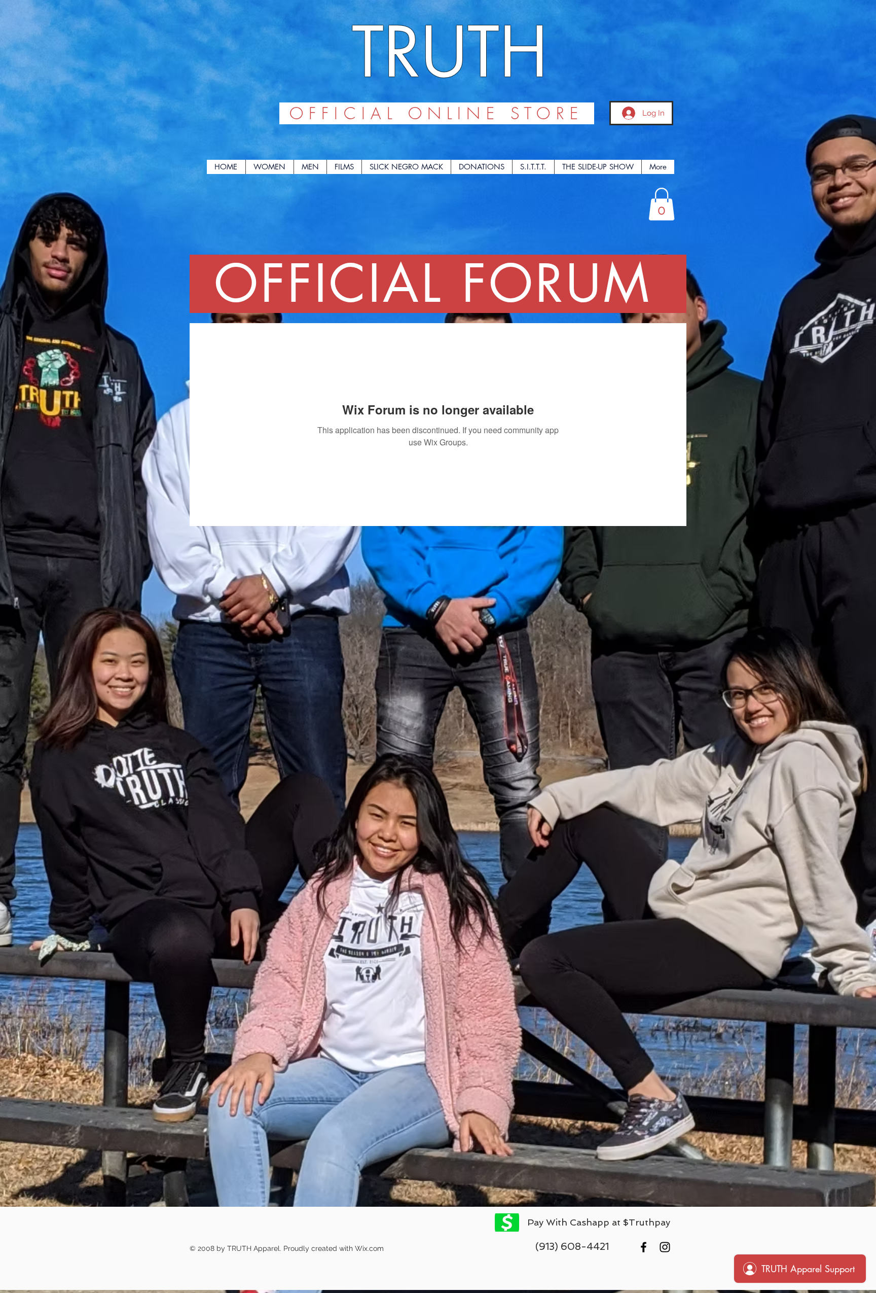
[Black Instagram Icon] (665, 1247)
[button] (661, 204)
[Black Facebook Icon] (643, 1247)
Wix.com (369, 1248)
